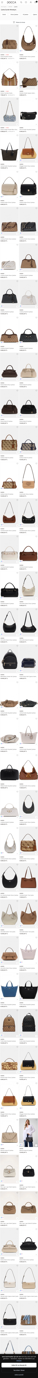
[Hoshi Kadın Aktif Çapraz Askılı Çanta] (28, 658)
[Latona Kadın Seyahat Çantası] (9, 148)
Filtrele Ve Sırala (20, 22)
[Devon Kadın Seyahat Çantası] (28, 111)
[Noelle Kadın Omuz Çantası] (28, 1315)
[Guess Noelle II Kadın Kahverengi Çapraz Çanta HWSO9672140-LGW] (9, 38)
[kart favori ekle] (17, 26)
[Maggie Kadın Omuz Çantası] (28, 148)
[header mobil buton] (11, 2)
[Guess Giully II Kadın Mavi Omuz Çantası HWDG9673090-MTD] (9, 111)
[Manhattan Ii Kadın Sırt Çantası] (9, 658)
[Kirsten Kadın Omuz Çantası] (9, 1059)
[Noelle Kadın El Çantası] (28, 1351)
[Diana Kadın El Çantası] (28, 367)
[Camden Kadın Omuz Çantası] (28, 768)
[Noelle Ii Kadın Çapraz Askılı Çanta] (28, 75)
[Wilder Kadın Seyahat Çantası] (9, 768)
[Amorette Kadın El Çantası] (28, 622)
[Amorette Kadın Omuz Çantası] (28, 585)
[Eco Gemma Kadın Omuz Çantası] (9, 877)
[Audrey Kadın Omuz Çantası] (9, 184)
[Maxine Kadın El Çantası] (9, 1132)
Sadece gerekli (19, 1374)
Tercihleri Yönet (19, 1370)
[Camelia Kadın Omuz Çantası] (9, 512)
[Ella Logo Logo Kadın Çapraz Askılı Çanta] (9, 1169)
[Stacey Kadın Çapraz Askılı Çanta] (9, 1278)
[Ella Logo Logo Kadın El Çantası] (28, 1205)
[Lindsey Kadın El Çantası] (28, 257)
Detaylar (19, 1360)
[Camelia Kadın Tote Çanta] (28, 877)
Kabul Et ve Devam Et (19, 1365)
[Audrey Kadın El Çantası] (9, 440)
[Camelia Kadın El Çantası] (9, 549)
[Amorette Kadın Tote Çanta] (9, 914)
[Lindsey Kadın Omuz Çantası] (28, 38)
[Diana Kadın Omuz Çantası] (9, 367)
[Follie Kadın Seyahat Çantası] (28, 950)
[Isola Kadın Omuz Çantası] (28, 476)
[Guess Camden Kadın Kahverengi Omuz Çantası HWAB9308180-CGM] (9, 75)
